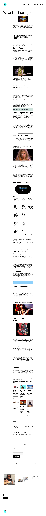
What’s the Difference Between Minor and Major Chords (22, 394)
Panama (23, 217)
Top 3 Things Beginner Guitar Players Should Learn (29, 412)
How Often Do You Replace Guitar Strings (22, 409)
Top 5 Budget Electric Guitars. (23, 109)
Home (21, 4)
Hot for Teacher (18, 271)
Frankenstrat (23, 336)
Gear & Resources (26, 4)
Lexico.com (14, 421)
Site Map (41, 4)
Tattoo (30, 209)
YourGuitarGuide (16, 427)
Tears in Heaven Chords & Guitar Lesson (29, 393)
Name (14, 444)
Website (14, 448)
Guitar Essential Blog (34, 4)
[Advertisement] (23, 497)
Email (25, 444)
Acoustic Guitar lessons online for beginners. (25, 133)
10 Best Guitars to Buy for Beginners (15, 408)
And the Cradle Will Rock (31, 201)
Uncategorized (31, 426)
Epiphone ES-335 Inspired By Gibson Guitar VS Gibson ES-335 (15, 394)
